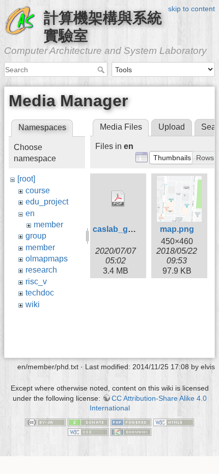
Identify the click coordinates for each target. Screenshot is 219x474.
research (41, 269)
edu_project (46, 201)
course (37, 190)
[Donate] (88, 422)
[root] (26, 178)
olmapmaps (46, 258)
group (35, 235)
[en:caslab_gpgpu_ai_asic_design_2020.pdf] (118, 199)
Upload (171, 127)
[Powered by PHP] (131, 422)
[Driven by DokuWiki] (131, 432)
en (30, 213)
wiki (32, 304)
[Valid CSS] (88, 432)
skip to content (191, 9)
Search (102, 69)
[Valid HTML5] (173, 422)
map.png (177, 229)
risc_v (36, 281)
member (48, 224)
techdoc (39, 292)
